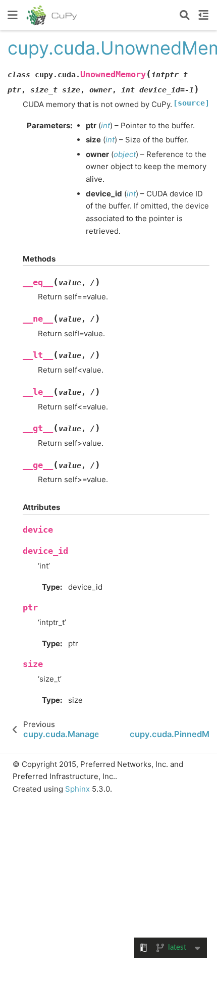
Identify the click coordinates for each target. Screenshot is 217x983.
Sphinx (77, 789)
